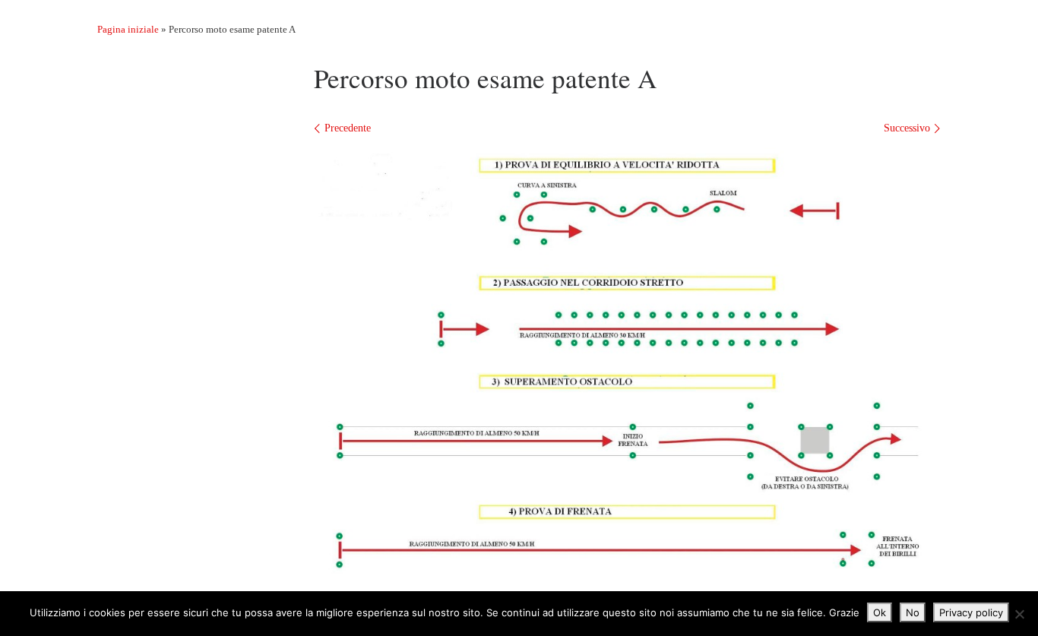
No (912, 612)
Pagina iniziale (128, 29)
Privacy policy (971, 612)
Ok (879, 612)
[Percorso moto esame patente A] (627, 362)
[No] (1019, 614)
